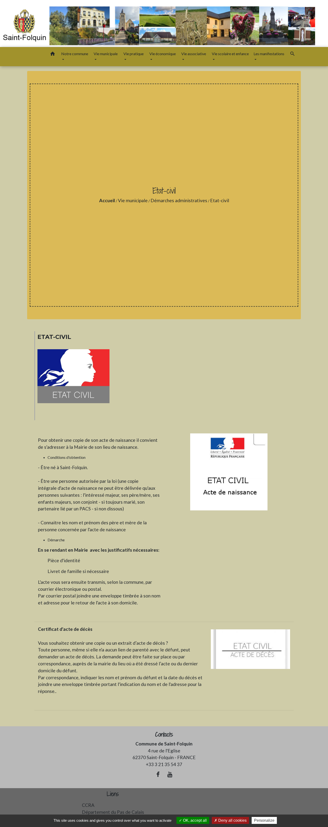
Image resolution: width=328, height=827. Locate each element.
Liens (113, 794)
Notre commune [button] (74, 53)
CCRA (88, 805)
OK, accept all (194, 820)
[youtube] (170, 774)
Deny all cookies (232, 820)
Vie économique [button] (162, 53)
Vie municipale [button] (106, 53)
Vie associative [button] (193, 53)
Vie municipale (133, 200)
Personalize (264, 820)
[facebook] (158, 774)
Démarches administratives (179, 200)
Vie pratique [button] (133, 53)
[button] (52, 54)
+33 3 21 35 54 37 (164, 764)
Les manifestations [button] (269, 53)
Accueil (107, 200)
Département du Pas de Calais (113, 812)
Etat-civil (219, 200)
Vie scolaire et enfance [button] (230, 53)
